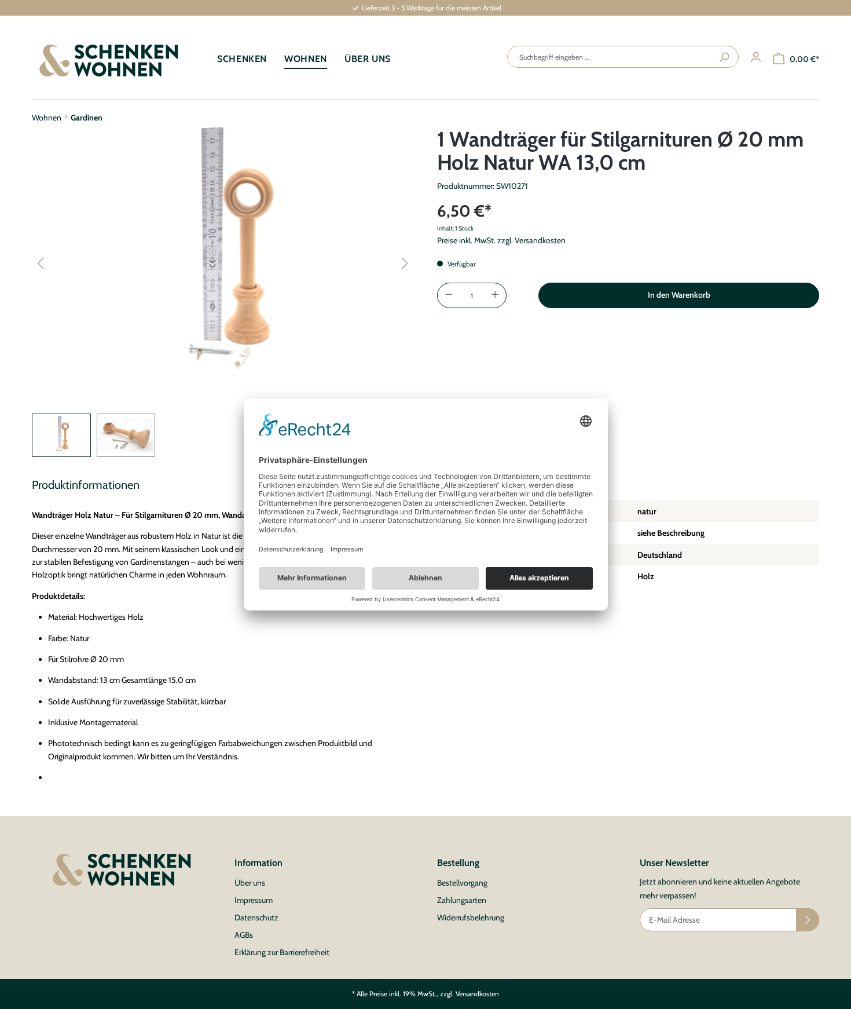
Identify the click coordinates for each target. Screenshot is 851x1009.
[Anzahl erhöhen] (497, 295)
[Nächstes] (404, 263)
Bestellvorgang (462, 883)
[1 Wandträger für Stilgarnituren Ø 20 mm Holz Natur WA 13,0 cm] (222, 251)
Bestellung (458, 862)
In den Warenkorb (679, 295)
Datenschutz (256, 917)
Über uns (249, 883)
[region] (223, 292)
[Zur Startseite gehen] (108, 60)
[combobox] (609, 56)
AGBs (243, 935)
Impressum (253, 900)
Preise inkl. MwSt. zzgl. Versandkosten (501, 240)
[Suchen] (724, 57)
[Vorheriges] (40, 263)
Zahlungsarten (461, 900)
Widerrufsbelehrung (470, 917)
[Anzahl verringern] (447, 295)
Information (258, 862)
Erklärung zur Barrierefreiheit (281, 952)
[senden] (807, 919)
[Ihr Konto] (755, 58)
